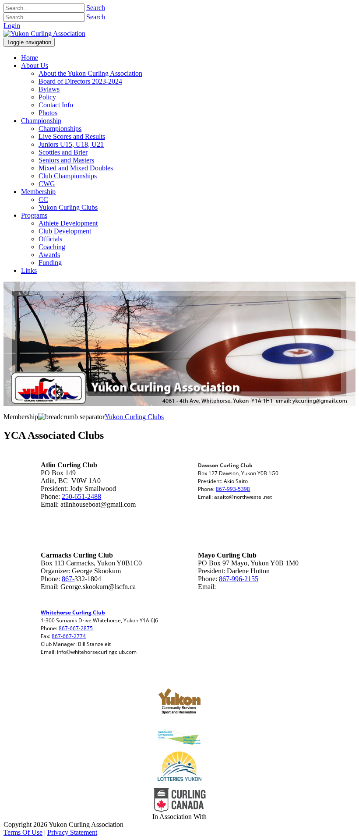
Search (95, 7)
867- (68, 578)
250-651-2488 (81, 496)
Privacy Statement (72, 832)
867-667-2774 (69, 636)
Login (12, 25)
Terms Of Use (23, 832)
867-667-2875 (76, 628)
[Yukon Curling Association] (44, 33)
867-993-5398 (233, 489)
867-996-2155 (238, 578)
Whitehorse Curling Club (73, 612)
